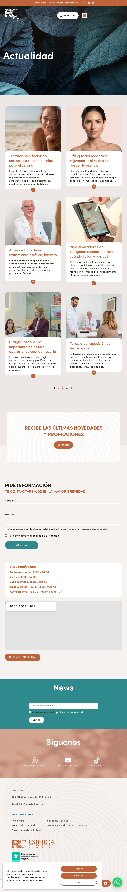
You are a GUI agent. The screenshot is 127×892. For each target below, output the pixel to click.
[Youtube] (89, 3)
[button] (84, 15)
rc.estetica (97, 765)
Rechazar (78, 876)
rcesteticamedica (68, 765)
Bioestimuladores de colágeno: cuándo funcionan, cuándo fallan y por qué (93, 251)
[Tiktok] (93, 3)
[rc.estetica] (97, 760)
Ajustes (78, 882)
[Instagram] (84, 3)
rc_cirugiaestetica (34, 765)
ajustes (42, 880)
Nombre (9, 501)
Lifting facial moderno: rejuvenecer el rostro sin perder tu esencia (89, 160)
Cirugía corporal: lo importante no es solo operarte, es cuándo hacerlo (32, 346)
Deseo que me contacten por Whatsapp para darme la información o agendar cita (57, 529)
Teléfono (10, 515)
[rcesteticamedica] (68, 760)
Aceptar (78, 869)
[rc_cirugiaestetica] (34, 760)
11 (72, 388)
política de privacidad (69, 712)
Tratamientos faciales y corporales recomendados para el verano (31, 160)
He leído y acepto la (33, 536)
